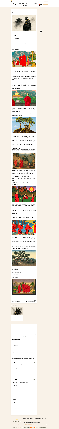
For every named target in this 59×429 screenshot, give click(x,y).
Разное (40, 29)
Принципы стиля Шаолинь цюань (16, 301)
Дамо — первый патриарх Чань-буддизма (31, 301)
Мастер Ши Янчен (44, 418)
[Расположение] (19, 424)
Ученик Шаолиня (20, 427)
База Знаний (24, 418)
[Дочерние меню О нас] (15, 4)
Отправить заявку (45, 4)
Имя (13, 336)
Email (25, 336)
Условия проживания (36, 418)
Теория (40, 32)
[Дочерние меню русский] (39, 5)
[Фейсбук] (39, 1)
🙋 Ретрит (13, 3)
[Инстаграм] (41, 1)
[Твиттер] (40, 1)
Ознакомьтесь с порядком (33, 427)
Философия (40, 30)
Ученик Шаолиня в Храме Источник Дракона (28, 422)
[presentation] (17, 311)
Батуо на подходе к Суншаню (18, 39)
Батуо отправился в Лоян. (18, 38)
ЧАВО (32, 3)
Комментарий (13, 327)
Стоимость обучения (21, 3)
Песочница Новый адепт (37, 422)
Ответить (34, 356)
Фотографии (35, 3)
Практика (40, 31)
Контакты (26, 3)
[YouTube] (43, 1)
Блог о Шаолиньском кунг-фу (30, 418)
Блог (29, 3)
